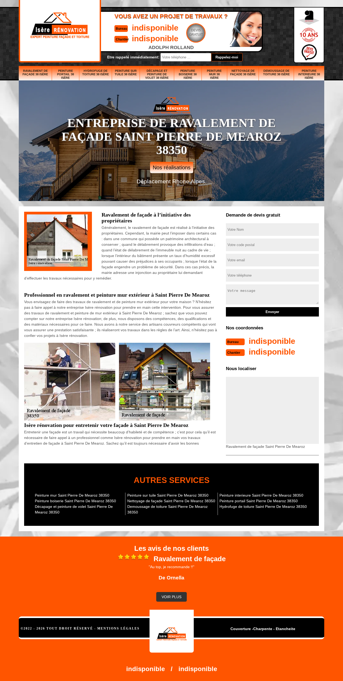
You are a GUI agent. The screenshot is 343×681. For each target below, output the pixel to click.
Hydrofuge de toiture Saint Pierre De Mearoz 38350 (263, 506)
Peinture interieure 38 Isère (309, 74)
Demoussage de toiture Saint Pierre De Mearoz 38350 (167, 509)
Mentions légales (118, 628)
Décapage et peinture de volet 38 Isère (157, 74)
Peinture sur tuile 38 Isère (126, 72)
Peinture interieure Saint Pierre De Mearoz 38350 (261, 495)
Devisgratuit (196, 32)
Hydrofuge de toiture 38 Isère (95, 72)
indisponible (155, 27)
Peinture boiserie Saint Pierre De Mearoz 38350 (75, 501)
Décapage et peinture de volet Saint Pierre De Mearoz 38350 (74, 509)
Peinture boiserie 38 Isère (188, 74)
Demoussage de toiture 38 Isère (276, 72)
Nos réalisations (172, 167)
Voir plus (171, 597)
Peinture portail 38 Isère (65, 74)
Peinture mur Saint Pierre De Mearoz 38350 (72, 495)
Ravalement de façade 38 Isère (35, 72)
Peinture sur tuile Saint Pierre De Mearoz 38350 (167, 495)
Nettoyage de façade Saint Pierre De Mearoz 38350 (171, 501)
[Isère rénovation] (172, 631)
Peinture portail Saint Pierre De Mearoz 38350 (258, 501)
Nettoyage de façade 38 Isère (243, 72)
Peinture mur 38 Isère (214, 74)
